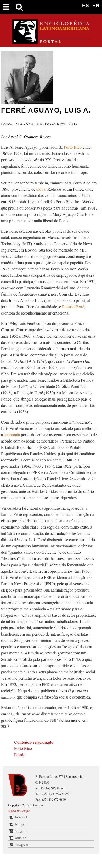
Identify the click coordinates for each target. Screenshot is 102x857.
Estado (19, 754)
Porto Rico (73, 147)
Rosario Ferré (73, 306)
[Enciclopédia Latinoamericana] (51, 42)
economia (12, 434)
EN (95, 5)
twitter (19, 824)
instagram (21, 845)
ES (85, 5)
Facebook (21, 817)
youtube (20, 838)
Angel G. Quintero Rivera (29, 136)
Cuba (40, 189)
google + (21, 831)
